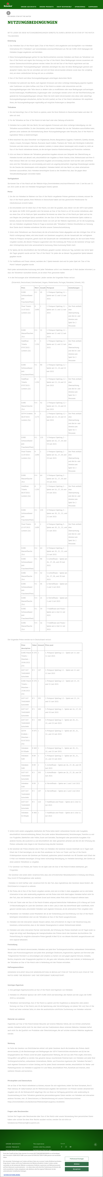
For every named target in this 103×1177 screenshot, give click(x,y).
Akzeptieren (76, 1169)
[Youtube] (71, 1147)
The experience (38, 1144)
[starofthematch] (8, 13)
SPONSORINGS (80, 6)
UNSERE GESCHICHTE (28, 6)
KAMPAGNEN (93, 6)
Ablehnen (76, 1164)
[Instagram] (66, 1147)
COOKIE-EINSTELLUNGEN (42, 1147)
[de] (8, 4)
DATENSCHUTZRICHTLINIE (42, 1150)
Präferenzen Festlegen (77, 1159)
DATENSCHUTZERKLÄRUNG (12, 1175)
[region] (51, 1164)
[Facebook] (62, 1147)
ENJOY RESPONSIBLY (64, 6)
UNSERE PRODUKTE (47, 6)
